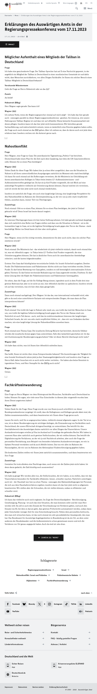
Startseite (8, 15)
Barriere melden (38, 687)
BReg (17, 102)
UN (71, 159)
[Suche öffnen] (76, 7)
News (16, 15)
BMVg (46, 363)
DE (81, 3)
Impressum (9, 687)
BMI (37, 130)
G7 (53, 179)
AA (47, 89)
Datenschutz (22, 687)
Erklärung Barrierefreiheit (58, 687)
